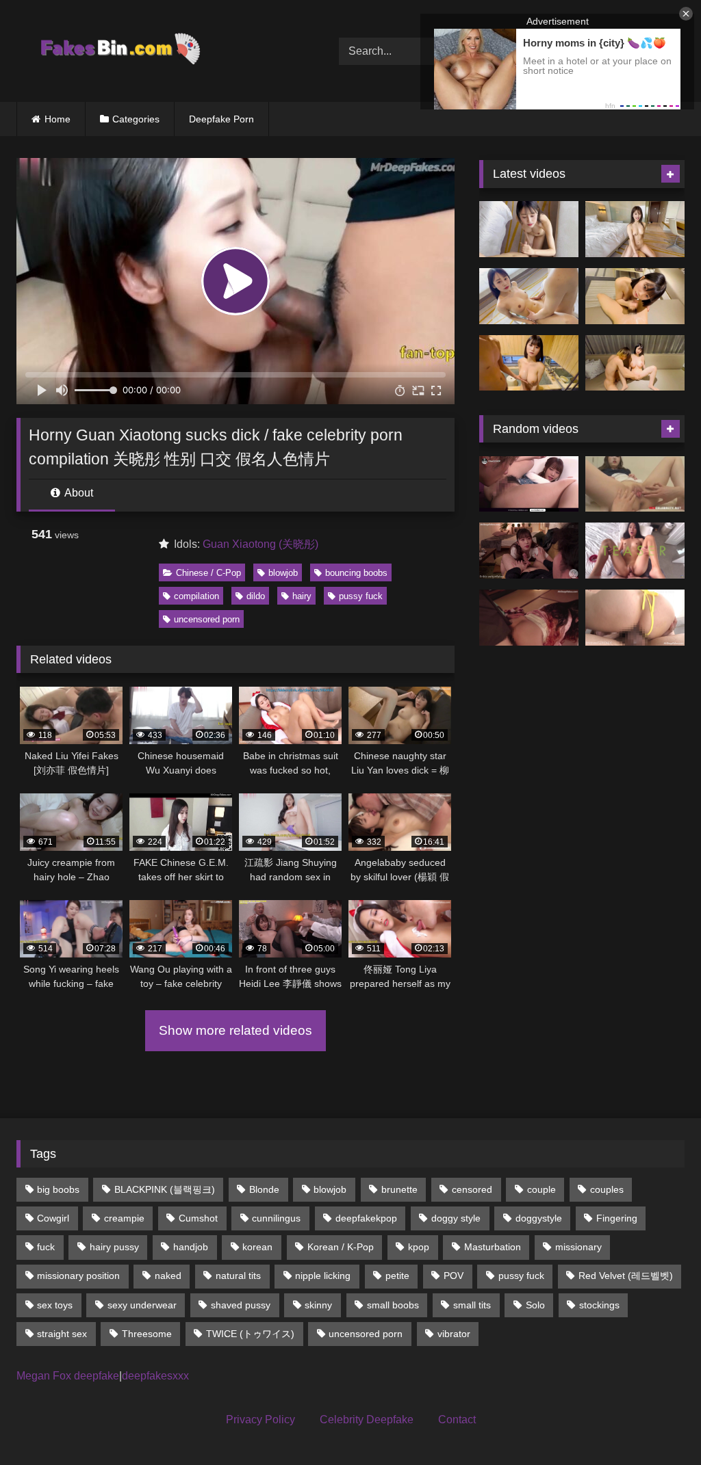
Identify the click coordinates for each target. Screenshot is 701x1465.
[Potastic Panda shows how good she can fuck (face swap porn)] (635, 551)
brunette (399, 1189)
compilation (196, 596)
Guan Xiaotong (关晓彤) (260, 544)
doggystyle (538, 1218)
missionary (578, 1246)
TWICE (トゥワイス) (250, 1333)
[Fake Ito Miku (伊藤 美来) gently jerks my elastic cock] (528, 229)
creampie (124, 1218)
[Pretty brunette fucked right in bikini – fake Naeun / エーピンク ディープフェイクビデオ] (635, 618)
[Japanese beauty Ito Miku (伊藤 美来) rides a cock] (635, 229)
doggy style (456, 1218)
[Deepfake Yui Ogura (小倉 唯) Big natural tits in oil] (528, 363)
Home (57, 119)
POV (453, 1275)
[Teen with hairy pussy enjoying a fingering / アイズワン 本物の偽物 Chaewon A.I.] (528, 484)
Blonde (264, 1189)
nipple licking (322, 1275)
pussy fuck (361, 596)
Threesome (147, 1333)
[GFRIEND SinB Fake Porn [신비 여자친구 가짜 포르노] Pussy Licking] (635, 484)
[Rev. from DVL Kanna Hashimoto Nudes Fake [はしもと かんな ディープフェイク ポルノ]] (528, 618)
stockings (599, 1304)
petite (397, 1275)
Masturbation (492, 1246)
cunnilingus (276, 1218)
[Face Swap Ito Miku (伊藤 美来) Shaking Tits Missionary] (528, 296)
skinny (318, 1304)
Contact (457, 1419)
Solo (535, 1304)
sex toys (55, 1304)
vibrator (453, 1333)
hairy (301, 596)
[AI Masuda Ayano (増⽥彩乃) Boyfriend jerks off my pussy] (635, 363)
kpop (418, 1246)
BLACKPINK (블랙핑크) (164, 1189)
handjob (190, 1246)
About (77, 493)
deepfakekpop (366, 1218)
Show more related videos (235, 1030)
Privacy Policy (260, 1419)
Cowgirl (53, 1218)
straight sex (62, 1333)
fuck (46, 1246)
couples (607, 1189)
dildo (255, 596)
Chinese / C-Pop (208, 573)
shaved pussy (240, 1304)
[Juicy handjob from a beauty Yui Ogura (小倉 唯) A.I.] (635, 296)
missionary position (78, 1275)
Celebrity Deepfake (366, 1419)
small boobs (393, 1304)
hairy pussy (114, 1246)
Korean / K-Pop (340, 1246)
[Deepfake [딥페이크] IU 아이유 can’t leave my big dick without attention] (528, 551)
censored (472, 1189)
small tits (472, 1304)
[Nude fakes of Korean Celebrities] (156, 51)
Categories (136, 119)
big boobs (58, 1189)
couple (541, 1189)
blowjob (283, 573)
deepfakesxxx (155, 1376)
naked (168, 1275)
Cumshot (198, 1218)
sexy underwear (142, 1304)
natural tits (238, 1275)
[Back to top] (658, 1424)
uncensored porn (207, 619)
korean (257, 1246)
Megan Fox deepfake (67, 1376)
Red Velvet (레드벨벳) (625, 1275)
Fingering (616, 1218)
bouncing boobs (356, 573)
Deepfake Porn (221, 119)
